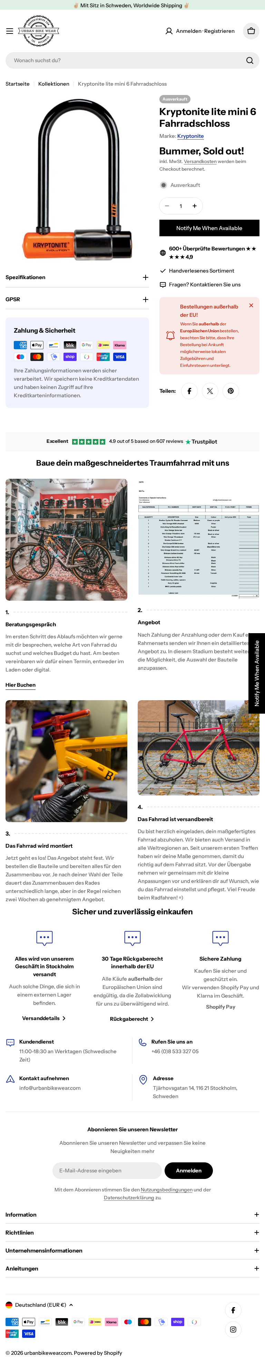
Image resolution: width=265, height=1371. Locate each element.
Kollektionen (53, 83)
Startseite (18, 83)
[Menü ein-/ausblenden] (10, 31)
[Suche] (250, 60)
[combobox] (132, 60)
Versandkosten (200, 161)
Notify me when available (209, 228)
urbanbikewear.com (47, 1353)
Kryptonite (190, 136)
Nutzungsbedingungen (167, 1190)
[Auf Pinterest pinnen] (231, 391)
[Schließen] (251, 305)
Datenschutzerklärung (129, 1197)
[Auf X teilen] (210, 391)
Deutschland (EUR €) (40, 1305)
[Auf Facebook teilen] (189, 391)
